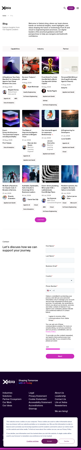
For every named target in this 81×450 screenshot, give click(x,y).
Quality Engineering (29, 92)
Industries (7, 392)
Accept (49, 441)
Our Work (7, 402)
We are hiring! (61, 411)
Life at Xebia (61, 402)
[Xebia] (6, 8)
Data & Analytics (9, 103)
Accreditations (36, 405)
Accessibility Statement (40, 402)
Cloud (64, 152)
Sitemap (33, 408)
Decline (66, 441)
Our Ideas (7, 405)
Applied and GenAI (49, 96)
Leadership (60, 396)
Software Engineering (30, 96)
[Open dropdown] (77, 8)
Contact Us (60, 399)
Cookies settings (33, 441)
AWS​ (15, 98)
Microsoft (73, 203)
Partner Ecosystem (12, 399)
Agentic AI (7, 98)
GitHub (45, 100)
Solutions (7, 396)
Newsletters (61, 405)
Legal (31, 392)
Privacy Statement (38, 396)
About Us (59, 392)
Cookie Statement (38, 399)
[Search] (64, 8)
